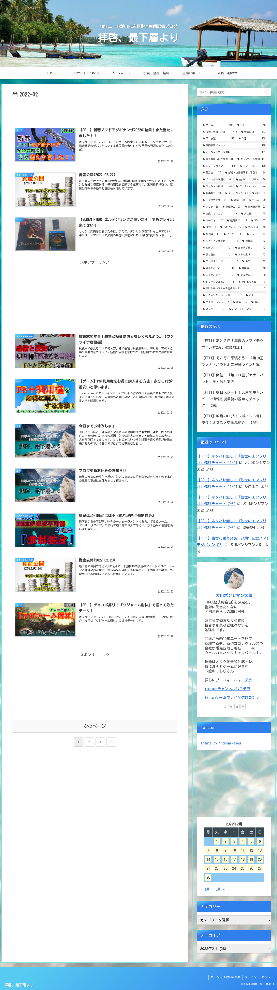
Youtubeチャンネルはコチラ (227, 689)
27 (260, 868)
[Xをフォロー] (225, 706)
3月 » (220, 889)
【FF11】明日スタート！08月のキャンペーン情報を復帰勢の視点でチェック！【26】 (232, 398)
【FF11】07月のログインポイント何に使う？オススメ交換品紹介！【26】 (232, 419)
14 (208, 859)
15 (217, 859)
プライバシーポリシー (259, 977)
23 (225, 868)
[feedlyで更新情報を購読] (237, 706)
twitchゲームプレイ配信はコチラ (232, 697)
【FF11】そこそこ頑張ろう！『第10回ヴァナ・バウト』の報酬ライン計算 (232, 361)
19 (251, 859)
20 (260, 859)
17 (234, 859)
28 (208, 877)
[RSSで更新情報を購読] (243, 706)
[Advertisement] (95, 110)
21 (208, 868)
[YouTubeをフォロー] (231, 706)
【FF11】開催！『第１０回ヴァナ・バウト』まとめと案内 (232, 378)
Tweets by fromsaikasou (221, 743)
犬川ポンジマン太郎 (234, 595)
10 (234, 850)
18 (243, 859)
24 (234, 868)
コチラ (246, 680)
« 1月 (205, 889)
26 (251, 868)
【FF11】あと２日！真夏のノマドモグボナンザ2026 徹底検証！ (232, 344)
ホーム (215, 977)
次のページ (95, 726)
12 (251, 850)
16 (225, 859)
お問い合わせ (231, 977)
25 (243, 868)
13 (260, 850)
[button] (267, 92)
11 (243, 850)
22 (217, 868)
